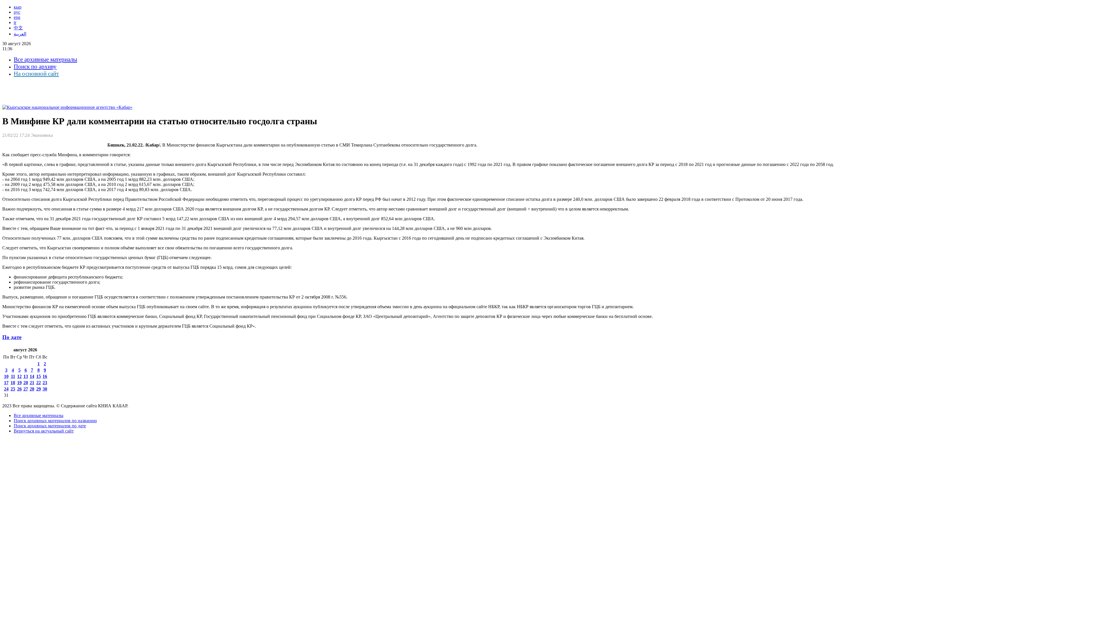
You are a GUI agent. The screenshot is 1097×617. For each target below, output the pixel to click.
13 (25, 376)
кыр (17, 7)
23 (45, 382)
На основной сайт (36, 73)
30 (45, 388)
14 (32, 376)
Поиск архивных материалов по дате (50, 425)
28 (32, 388)
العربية (20, 33)
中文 (18, 27)
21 (32, 382)
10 (6, 376)
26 (19, 388)
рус (17, 12)
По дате (11, 337)
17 (6, 382)
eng (17, 17)
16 (45, 376)
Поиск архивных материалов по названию (55, 420)
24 (6, 388)
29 (38, 388)
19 (19, 382)
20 (25, 382)
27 (25, 388)
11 (13, 376)
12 (19, 376)
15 (38, 376)
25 (13, 388)
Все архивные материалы (45, 59)
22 (38, 382)
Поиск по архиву (35, 66)
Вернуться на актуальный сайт (44, 430)
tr (15, 22)
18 (13, 382)
